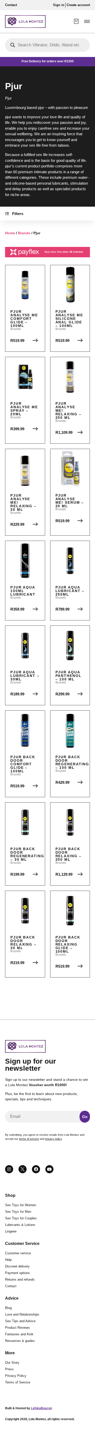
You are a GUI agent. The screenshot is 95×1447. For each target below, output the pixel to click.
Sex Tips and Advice (20, 1321)
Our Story (12, 1362)
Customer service (18, 1253)
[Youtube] (49, 1169)
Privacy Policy (15, 1376)
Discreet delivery (17, 1266)
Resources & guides (20, 1341)
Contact (10, 1286)
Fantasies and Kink (19, 1334)
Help (8, 1260)
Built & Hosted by (28, 1408)
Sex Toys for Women (20, 1205)
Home (10, 233)
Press (9, 1369)
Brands (24, 233)
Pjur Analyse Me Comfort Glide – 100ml (24, 318)
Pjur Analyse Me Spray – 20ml (24, 408)
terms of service (29, 1138)
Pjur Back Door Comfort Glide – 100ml (22, 764)
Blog (8, 1308)
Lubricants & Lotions (20, 1225)
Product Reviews (17, 1327)
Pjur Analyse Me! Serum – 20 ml (69, 500)
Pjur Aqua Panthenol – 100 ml (68, 675)
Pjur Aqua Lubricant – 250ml (70, 590)
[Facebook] (36, 1169)
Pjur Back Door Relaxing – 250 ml (68, 854)
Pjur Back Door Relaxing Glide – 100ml (67, 944)
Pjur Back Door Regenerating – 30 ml (27, 854)
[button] (87, 21)
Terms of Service (17, 1382)
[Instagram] (9, 1169)
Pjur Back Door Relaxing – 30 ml (23, 942)
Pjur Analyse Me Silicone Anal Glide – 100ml (69, 318)
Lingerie (10, 1231)
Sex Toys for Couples (21, 1218)
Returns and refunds (20, 1279)
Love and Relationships (22, 1314)
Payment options (17, 1273)
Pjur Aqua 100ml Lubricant (22, 590)
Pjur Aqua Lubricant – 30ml (25, 675)
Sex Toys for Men (18, 1212)
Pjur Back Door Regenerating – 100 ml (72, 762)
